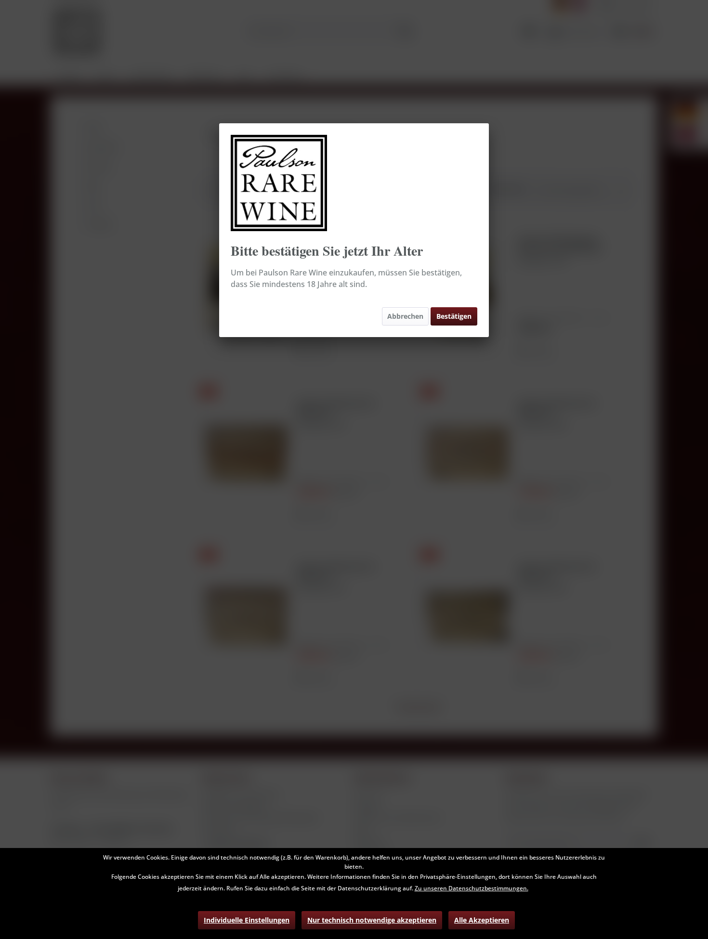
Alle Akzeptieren (481, 920)
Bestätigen (454, 316)
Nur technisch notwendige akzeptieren (371, 920)
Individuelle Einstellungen (246, 920)
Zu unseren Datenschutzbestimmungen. (471, 888)
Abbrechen (405, 316)
